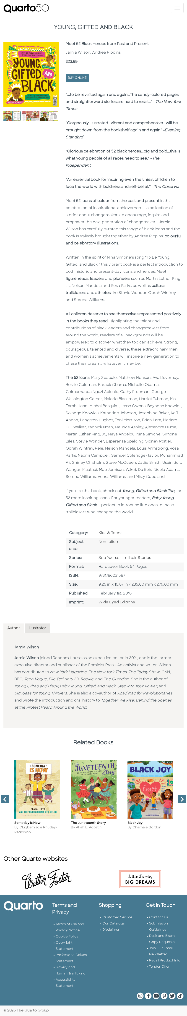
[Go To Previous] (3, 801)
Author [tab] (13, 628)
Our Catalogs (113, 923)
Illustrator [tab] (37, 628)
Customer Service (117, 917)
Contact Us (158, 917)
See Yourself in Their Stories (125, 558)
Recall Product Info (164, 960)
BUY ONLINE (77, 77)
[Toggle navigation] (177, 8)
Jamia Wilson (26, 647)
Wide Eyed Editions (117, 602)
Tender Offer (159, 967)
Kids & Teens (110, 533)
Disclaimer (110, 930)
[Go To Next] (180, 801)
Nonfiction (108, 542)
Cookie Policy (67, 936)
